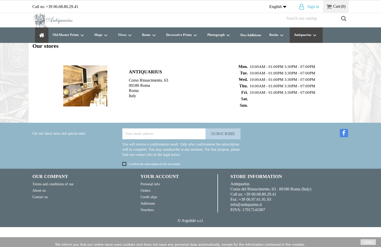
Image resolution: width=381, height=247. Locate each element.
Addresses (147, 203)
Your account (159, 176)
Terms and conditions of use (53, 184)
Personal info (150, 184)
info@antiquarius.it (246, 204)
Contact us (40, 197)
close (368, 242)
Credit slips (148, 197)
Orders (145, 190)
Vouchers (147, 210)
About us (39, 190)
